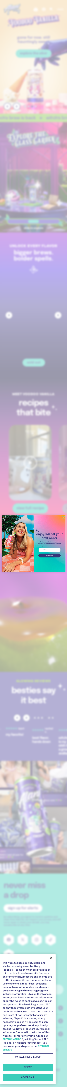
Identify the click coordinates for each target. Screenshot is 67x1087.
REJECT (28, 1067)
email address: (42, 546)
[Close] (51, 958)
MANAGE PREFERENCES (27, 1057)
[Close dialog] (63, 517)
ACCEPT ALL (27, 1077)
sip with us (49, 555)
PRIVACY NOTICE (12, 1039)
